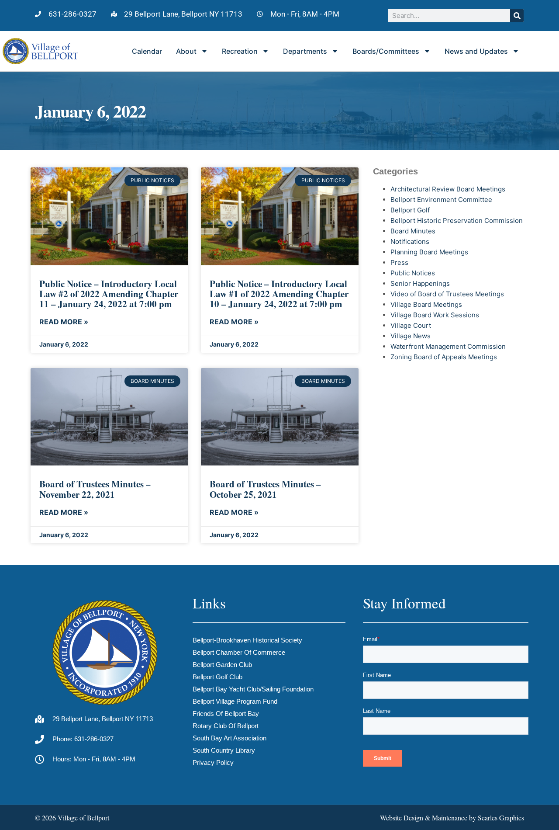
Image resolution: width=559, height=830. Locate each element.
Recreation (240, 51)
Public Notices (412, 273)
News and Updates (476, 51)
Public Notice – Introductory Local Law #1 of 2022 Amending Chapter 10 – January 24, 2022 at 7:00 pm (279, 293)
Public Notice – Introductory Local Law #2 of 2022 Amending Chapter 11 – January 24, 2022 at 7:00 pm (108, 293)
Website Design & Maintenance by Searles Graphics (452, 817)
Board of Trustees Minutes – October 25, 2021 (265, 488)
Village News (410, 336)
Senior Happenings (420, 283)
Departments (305, 51)
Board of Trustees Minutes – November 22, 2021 (95, 488)
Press (399, 262)
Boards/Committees (385, 51)
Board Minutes (412, 231)
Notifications (409, 241)
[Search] (517, 15)
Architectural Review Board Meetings (447, 189)
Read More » (63, 321)
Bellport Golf (410, 210)
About (186, 51)
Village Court (410, 325)
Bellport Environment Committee (441, 199)
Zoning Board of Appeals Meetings (443, 357)
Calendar (147, 51)
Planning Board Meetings (429, 252)
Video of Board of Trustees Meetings (447, 294)
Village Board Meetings (426, 304)
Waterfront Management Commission (448, 346)
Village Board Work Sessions (434, 315)
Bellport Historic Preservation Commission (456, 220)
